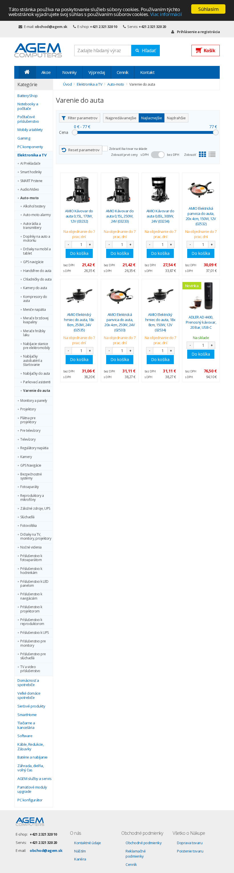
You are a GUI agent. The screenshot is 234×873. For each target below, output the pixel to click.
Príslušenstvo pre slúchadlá (33, 656)
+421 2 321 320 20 (152, 26)
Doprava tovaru (189, 842)
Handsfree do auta (37, 271)
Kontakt (147, 72)
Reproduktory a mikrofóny (32, 498)
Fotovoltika (28, 526)
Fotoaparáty (29, 487)
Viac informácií (166, 14)
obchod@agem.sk (51, 26)
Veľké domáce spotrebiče (28, 695)
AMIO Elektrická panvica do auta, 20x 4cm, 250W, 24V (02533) (119, 322)
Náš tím (80, 851)
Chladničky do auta (37, 279)
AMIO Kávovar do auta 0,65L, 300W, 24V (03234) (160, 216)
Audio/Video (29, 189)
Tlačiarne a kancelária (26, 725)
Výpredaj (96, 72)
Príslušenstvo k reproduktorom (32, 622)
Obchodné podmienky (144, 842)
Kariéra (80, 859)
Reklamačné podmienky (136, 853)
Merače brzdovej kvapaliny (36, 320)
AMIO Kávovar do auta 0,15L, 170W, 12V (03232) (79, 216)
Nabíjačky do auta (36, 374)
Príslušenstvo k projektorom (31, 609)
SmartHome (27, 715)
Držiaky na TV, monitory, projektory (35, 537)
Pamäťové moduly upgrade (32, 789)
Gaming (23, 138)
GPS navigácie (33, 262)
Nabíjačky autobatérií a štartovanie (32, 360)
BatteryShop (27, 96)
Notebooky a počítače (27, 106)
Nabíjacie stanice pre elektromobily (36, 346)
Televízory (27, 439)
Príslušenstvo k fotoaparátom (31, 558)
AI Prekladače (30, 164)
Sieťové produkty (31, 706)
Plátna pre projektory (28, 420)
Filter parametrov (83, 117)
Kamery (26, 457)
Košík (209, 50)
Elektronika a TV (31, 155)
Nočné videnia (31, 547)
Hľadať (149, 50)
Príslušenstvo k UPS (34, 633)
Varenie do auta (36, 391)
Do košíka (79, 253)
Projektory (28, 409)
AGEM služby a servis (34, 779)
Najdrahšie (176, 117)
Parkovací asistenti (37, 382)
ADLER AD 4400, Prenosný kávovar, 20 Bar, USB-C (201, 322)
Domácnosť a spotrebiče (28, 682)
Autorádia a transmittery (32, 226)
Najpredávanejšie (121, 117)
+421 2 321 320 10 (103, 26)
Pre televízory (30, 431)
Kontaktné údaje (87, 842)
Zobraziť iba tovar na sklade (128, 148)
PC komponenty (30, 147)
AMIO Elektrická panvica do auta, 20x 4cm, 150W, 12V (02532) (201, 216)
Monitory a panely (33, 401)
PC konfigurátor (30, 800)
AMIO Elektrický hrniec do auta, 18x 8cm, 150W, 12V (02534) (160, 322)
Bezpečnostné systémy (31, 476)
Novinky (69, 72)
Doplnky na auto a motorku (36, 239)
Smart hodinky (31, 172)
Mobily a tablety (30, 130)
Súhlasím (208, 9)
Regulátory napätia (34, 448)
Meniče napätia (34, 310)
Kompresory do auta (35, 299)
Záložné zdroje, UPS (35, 509)
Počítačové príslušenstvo (28, 119)
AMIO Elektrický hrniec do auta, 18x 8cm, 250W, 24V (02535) (79, 322)
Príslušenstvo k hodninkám (31, 571)
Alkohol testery (34, 206)
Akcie (46, 72)
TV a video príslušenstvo (30, 669)
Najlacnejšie (151, 117)
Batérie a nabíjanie (32, 757)
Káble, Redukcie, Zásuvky (30, 746)
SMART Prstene (31, 181)
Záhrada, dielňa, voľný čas (30, 768)
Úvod (67, 84)
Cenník (122, 72)
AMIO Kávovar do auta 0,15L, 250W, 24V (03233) (120, 216)
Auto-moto (29, 198)
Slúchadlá (27, 517)
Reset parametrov (84, 149)
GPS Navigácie (30, 465)
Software (24, 736)
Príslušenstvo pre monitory (33, 643)
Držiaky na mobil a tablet (37, 251)
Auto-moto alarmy (37, 215)
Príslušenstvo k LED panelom (34, 584)
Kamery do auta (35, 288)
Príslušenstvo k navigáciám (31, 596)
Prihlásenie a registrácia (198, 31)
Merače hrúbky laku (34, 333)
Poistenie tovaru (190, 851)
